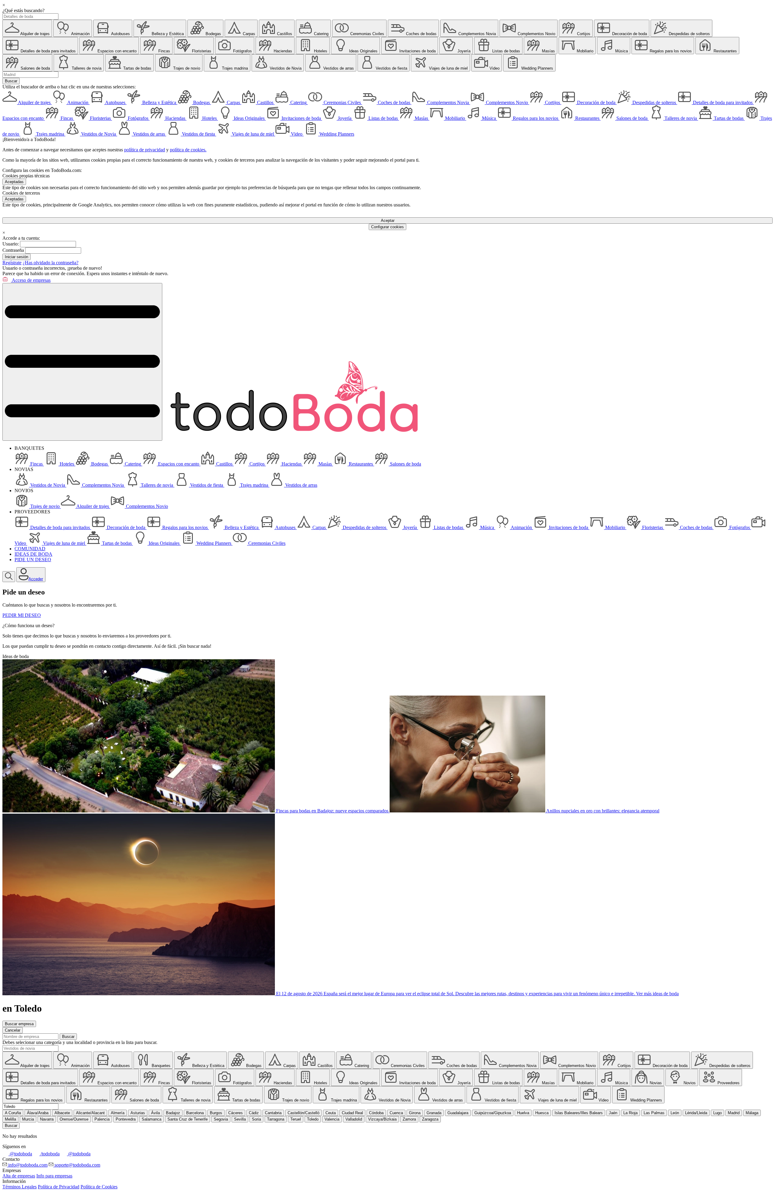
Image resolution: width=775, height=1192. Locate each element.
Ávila (155, 1113)
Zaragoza (430, 1119)
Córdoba (376, 1113)
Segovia (221, 1119)
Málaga (752, 1113)
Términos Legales (19, 1186)
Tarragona (275, 1119)
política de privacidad (144, 149)
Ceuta (330, 1113)
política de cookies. (188, 149)
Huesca (542, 1113)
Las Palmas (654, 1113)
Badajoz (173, 1113)
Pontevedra (126, 1119)
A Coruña (13, 1113)
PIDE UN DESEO (33, 559)
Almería (117, 1113)
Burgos (216, 1113)
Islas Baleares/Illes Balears (579, 1113)
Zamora (409, 1119)
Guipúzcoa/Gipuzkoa (492, 1113)
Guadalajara (457, 1113)
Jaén (613, 1113)
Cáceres (235, 1113)
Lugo (717, 1113)
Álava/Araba (37, 1113)
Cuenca (396, 1113)
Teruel (295, 1119)
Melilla (10, 1119)
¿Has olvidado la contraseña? (50, 262)
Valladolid (353, 1119)
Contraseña (13, 250)
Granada (434, 1113)
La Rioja (630, 1113)
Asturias (137, 1113)
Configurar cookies (387, 227)
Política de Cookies (99, 1186)
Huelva (523, 1113)
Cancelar (12, 1030)
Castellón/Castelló (303, 1113)
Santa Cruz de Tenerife (187, 1119)
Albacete (62, 1113)
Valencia (332, 1119)
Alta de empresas (18, 1175)
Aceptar (387, 220)
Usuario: (10, 243)
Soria (256, 1119)
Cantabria (273, 1113)
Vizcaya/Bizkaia (382, 1119)
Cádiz (254, 1113)
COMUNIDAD (30, 548)
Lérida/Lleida (696, 1113)
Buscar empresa (19, 1024)
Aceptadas (14, 181)
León (675, 1113)
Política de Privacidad (58, 1186)
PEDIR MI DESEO (21, 615)
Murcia (28, 1119)
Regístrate (11, 262)
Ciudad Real (352, 1113)
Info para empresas (54, 1175)
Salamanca (151, 1119)
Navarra (47, 1119)
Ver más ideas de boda (657, 993)
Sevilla (240, 1119)
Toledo (312, 1119)
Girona (414, 1113)
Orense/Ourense (74, 1119)
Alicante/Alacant (90, 1113)
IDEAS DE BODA (33, 554)
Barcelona (195, 1113)
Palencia (102, 1119)
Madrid (734, 1113)
